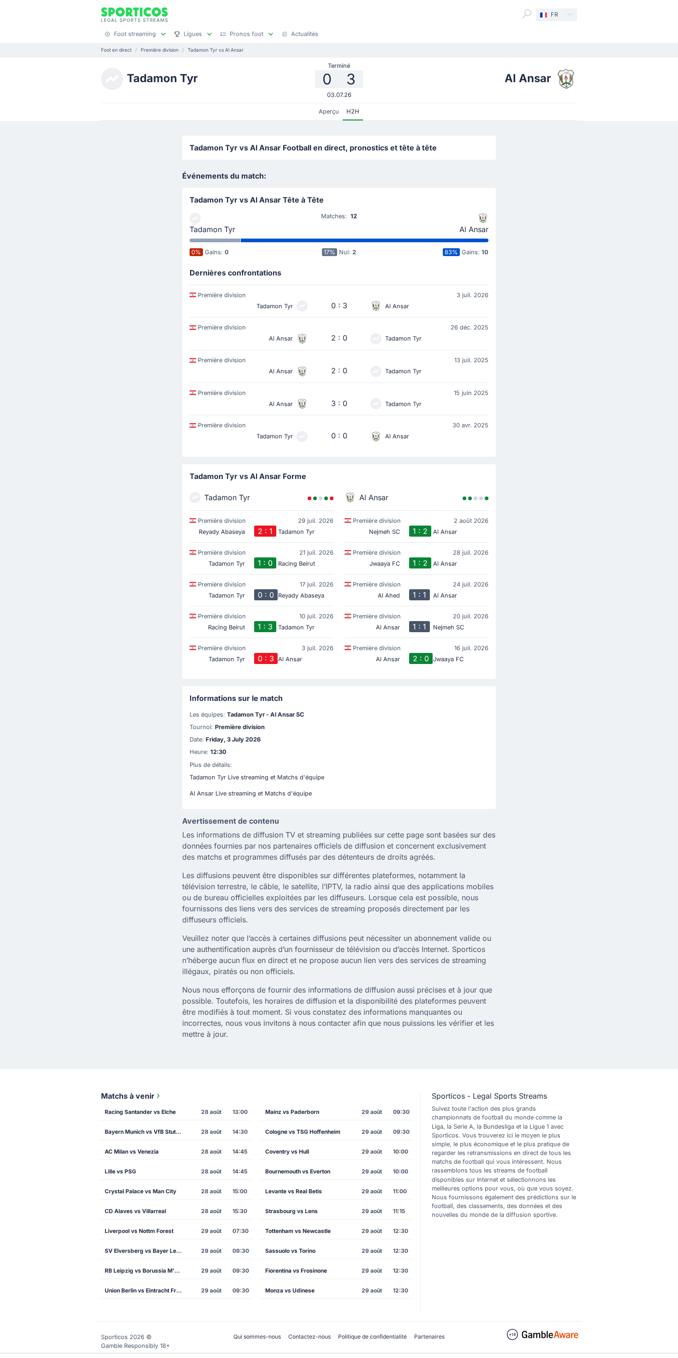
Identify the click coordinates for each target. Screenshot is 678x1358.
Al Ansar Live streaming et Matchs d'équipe (251, 793)
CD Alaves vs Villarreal (135, 1211)
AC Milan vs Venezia (132, 1151)
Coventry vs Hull (287, 1151)
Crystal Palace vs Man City (140, 1191)
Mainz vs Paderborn (292, 1111)
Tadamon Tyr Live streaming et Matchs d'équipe (257, 777)
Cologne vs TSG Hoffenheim (302, 1131)
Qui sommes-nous (257, 1336)
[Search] (526, 13)
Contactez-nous (309, 1336)
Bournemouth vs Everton (297, 1171)
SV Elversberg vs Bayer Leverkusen (147, 1250)
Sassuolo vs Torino (290, 1250)
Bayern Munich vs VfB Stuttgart (147, 1131)
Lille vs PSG (120, 1171)
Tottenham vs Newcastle (298, 1230)
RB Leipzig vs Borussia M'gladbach (147, 1270)
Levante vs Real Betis (293, 1191)
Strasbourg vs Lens (291, 1211)
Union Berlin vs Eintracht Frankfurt (147, 1290)
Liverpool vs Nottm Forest (139, 1230)
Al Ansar (473, 229)
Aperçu (329, 111)
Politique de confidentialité (372, 1336)
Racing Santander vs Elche (140, 1111)
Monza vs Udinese (290, 1290)
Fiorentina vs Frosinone (296, 1270)
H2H (352, 111)
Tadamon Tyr (212, 229)
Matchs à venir (128, 1096)
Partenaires (429, 1336)
